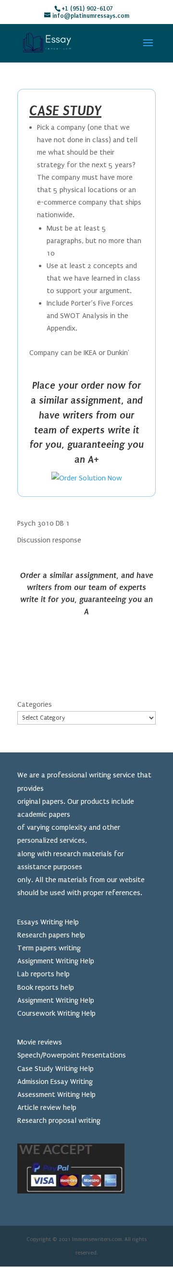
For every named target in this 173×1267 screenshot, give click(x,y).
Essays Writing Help (48, 922)
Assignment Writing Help (55, 961)
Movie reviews (39, 1042)
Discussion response (49, 540)
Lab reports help (43, 974)
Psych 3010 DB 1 (43, 523)
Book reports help (45, 987)
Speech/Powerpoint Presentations (71, 1055)
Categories (34, 704)
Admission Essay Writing (55, 1081)
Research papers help (51, 935)
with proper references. (104, 892)
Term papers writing (49, 948)
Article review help (46, 1107)
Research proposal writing (58, 1120)
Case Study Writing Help (55, 1068)
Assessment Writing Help (56, 1094)
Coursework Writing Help (56, 1013)
